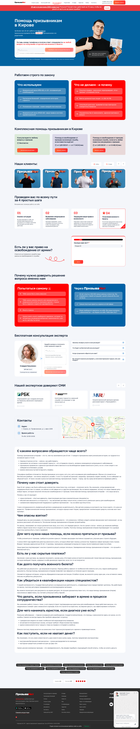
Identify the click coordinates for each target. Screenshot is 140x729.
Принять (86, 726)
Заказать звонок (119, 2)
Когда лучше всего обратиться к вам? (84, 353)
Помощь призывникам (85, 698)
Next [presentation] (123, 164)
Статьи (45, 698)
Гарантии (80, 2)
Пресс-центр (82, 704)
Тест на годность (57, 2)
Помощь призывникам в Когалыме (55, 668)
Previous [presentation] (119, 164)
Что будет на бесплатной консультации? (85, 348)
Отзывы (74, 2)
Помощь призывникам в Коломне (76, 668)
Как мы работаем (45, 2)
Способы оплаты (66, 712)
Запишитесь (20, 699)
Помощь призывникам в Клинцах (114, 665)
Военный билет (83, 693)
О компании (47, 704)
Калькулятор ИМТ (48, 712)
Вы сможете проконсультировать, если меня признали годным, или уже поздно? (96, 359)
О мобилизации (65, 704)
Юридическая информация (86, 712)
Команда (64, 696)
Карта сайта (82, 707)
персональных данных (40, 53)
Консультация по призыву (50, 693)
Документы (47, 707)
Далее (78, 262)
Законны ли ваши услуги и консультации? (86, 342)
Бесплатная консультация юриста (55, 372)
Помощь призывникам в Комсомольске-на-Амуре (101, 668)
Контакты (93, 2)
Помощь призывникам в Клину (95, 665)
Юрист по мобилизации (85, 701)
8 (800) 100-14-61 (107, 2)
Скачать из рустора (22, 712)
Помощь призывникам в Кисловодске (74, 665)
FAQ (63, 701)
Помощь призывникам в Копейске (70, 672)
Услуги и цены (35, 2)
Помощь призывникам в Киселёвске (51, 665)
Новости (64, 698)
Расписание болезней (49, 696)
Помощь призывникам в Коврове (34, 668)
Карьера (81, 709)
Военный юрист (83, 696)
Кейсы (87, 2)
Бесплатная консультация (27, 150)
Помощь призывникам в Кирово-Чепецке (28, 665)
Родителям (67, 2)
